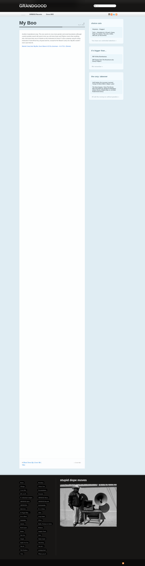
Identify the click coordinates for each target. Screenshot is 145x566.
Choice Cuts (41, 486)
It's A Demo (41, 509)
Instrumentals (42, 505)
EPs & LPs (23, 494)
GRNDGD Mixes (43, 497)
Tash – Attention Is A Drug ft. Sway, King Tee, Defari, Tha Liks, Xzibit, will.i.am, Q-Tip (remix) (103, 34)
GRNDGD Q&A (25, 501)
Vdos (23, 465)
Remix (22, 531)
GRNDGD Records (35, 14)
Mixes (40, 520)
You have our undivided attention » (104, 41)
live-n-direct (23, 516)
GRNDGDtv (23, 505)
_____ (23, 14)
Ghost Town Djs (28, 462)
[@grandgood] (114, 14)
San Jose (22, 535)
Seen (39, 535)
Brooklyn (40, 483)
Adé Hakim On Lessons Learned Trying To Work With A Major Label (103, 83)
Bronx (22, 483)
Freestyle (40, 494)
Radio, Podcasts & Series (45, 524)
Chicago (22, 486)
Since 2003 (50, 14)
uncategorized (42, 550)
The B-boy (41, 542)
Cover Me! (37, 462)
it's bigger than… (24, 512)
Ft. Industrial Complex (26, 497)
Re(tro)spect (23, 527)
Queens (22, 524)
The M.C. (41, 546)
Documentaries (42, 490)
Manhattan (23, 520)
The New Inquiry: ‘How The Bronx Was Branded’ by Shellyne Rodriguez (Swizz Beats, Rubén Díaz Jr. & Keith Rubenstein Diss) (104, 89)
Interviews (23, 509)
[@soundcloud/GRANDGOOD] (111, 14)
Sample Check (42, 531)
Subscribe (116, 14)
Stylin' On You (24, 542)
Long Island (41, 516)
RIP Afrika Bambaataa (99, 56)
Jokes (39, 512)
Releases (40, 527)
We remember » (97, 66)
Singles (22, 539)
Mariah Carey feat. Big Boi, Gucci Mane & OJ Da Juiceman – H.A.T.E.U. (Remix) (46, 46)
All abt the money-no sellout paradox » (105, 97)
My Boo (27, 23)
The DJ (22, 546)
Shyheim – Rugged (98, 29)
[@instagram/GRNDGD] (109, 14)
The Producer (24, 550)
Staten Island (41, 539)
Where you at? (42, 554)
